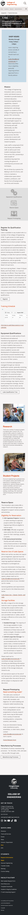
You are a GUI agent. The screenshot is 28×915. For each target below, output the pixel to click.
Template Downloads (6, 886)
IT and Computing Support (8, 892)
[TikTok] (12, 820)
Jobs (2, 848)
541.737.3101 (4, 814)
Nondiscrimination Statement (7, 905)
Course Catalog (5, 871)
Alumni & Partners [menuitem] (18, 9)
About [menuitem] (2, 9)
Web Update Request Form (8, 881)
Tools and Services (6, 834)
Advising (3, 868)
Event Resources (5, 884)
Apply (2, 860)
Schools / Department (7, 842)
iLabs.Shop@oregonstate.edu (10, 578)
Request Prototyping (14, 218)
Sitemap (2, 910)
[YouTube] (9, 820)
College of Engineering (12, 3)
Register (5, 299)
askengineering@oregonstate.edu (10, 817)
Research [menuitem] (12, 9)
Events (2, 837)
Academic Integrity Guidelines (9, 889)
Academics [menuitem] (6, 9)
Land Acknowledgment (5, 903)
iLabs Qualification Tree (10, 392)
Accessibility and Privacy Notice (7, 900)
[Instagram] (2, 820)
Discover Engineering (6, 863)
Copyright (3, 907)
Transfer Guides (5, 866)
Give (2, 845)
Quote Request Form (9, 740)
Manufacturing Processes (10, 757)
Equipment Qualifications (14, 197)
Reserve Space (14, 207)
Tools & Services (12, 13)
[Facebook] (15, 820)
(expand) (3, 13)
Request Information (7, 857)
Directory (3, 831)
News (2, 839)
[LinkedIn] (5, 820)
